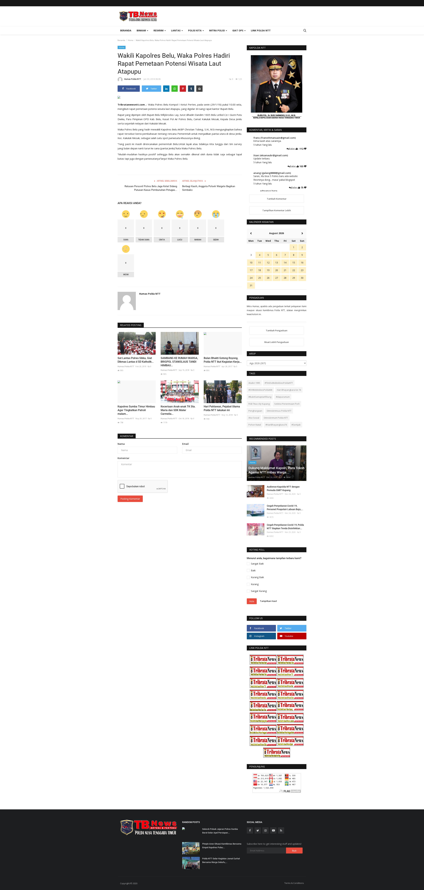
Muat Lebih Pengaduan (276, 342)
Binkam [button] (142, 30)
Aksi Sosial (253, 417)
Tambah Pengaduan (276, 330)
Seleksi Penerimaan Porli (286, 403)
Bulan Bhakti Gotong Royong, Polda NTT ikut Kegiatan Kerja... (222, 359)
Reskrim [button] (159, 30)
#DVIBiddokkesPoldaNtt (260, 389)
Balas (292, 148)
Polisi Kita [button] (195, 30)
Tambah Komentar (277, 198)
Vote (251, 601)
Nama (121, 443)
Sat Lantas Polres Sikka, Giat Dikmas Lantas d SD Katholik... (136, 359)
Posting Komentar (130, 498)
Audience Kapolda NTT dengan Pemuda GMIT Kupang (283, 488)
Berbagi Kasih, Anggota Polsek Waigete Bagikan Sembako (208, 188)
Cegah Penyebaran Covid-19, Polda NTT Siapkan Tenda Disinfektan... (285, 527)
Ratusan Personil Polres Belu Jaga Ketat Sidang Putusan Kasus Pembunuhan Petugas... (151, 188)
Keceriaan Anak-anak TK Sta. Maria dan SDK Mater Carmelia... (178, 410)
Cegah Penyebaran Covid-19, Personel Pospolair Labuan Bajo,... (285, 507)
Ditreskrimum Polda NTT (276, 417)
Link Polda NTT (261, 30)
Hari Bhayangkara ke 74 (289, 389)
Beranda (125, 30)
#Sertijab (296, 424)
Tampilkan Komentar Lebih (276, 210)
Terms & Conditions (294, 883)
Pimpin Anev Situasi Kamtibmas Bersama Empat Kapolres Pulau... (221, 846)
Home (130, 40)
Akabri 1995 (254, 382)
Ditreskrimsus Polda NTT (279, 410)
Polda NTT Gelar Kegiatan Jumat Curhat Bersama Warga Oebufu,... (221, 860)
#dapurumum (283, 396)
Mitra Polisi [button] (217, 30)
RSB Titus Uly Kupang (259, 403)
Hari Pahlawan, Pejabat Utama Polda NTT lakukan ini (222, 408)
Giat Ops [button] (238, 30)
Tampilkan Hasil (268, 601)
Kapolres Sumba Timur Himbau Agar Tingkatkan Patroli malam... (136, 410)
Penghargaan (255, 410)
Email (185, 443)
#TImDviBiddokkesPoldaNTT (279, 382)
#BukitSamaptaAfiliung (259, 396)
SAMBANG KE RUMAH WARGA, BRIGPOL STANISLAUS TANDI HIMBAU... (179, 361)
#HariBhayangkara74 (276, 424)
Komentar (126, 436)
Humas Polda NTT (132, 79)
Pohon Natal (254, 424)
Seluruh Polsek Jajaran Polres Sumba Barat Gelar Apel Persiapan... (220, 831)
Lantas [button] (176, 30)
